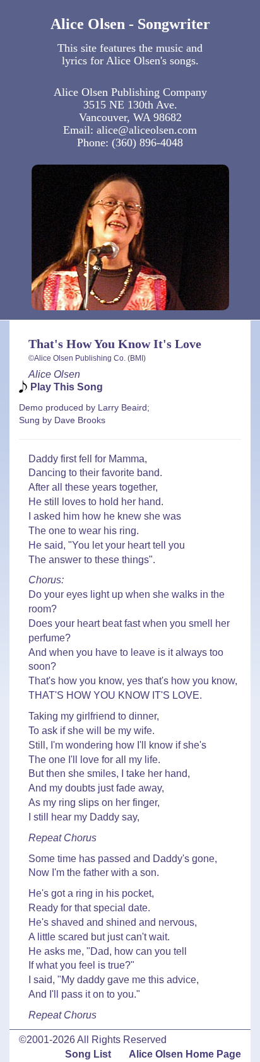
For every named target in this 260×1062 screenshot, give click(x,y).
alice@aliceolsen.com (147, 130)
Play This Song (66, 387)
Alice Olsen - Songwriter (130, 24)
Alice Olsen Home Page (185, 1054)
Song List (88, 1054)
